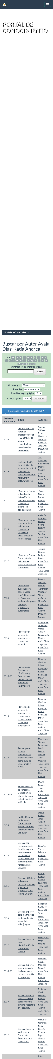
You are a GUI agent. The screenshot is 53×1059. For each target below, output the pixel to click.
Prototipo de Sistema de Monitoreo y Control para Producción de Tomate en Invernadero (25, 676)
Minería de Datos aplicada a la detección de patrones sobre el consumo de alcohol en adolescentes (26, 500)
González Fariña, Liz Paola (42, 906)
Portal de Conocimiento (16, 332)
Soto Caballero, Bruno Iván (43, 460)
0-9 (13, 358)
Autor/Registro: (14, 398)
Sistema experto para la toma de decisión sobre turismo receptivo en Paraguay (26, 971)
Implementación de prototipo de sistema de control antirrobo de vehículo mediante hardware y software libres (27, 471)
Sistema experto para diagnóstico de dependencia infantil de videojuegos (26, 918)
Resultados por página (22, 393)
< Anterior (10, 414)
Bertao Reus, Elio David (42, 674)
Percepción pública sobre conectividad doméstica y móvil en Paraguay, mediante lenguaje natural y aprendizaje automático (27, 598)
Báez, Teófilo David (43, 913)
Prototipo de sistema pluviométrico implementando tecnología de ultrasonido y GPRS (25, 757)
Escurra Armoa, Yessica (41, 530)
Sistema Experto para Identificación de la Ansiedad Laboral (26, 945)
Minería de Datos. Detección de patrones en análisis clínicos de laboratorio (27, 561)
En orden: (18, 389)
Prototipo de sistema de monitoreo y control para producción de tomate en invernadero (25, 716)
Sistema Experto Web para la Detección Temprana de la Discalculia (26, 1035)
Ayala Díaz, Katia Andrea (43, 448)
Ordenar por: (14, 385)
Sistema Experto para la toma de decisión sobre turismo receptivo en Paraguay (26, 1001)
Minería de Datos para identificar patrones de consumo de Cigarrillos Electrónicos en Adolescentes (26, 529)
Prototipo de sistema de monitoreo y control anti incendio (24, 638)
